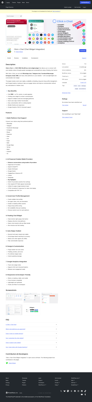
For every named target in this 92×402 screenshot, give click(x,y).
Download (82, 50)
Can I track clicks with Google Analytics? (16, 347)
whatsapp (84, 85)
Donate (57, 382)
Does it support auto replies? (13, 342)
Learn (40, 378)
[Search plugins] (21, 16)
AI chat (75, 85)
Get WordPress (85, 2)
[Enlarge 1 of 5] (20, 294)
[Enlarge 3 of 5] (56, 294)
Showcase (24, 378)
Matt (73, 380)
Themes (24, 380)
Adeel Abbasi (19, 51)
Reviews (16, 58)
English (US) (83, 82)
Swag (57, 385)
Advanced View (66, 92)
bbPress (73, 382)
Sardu (20, 392)
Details (9, 58)
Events (56, 380)
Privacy (7, 385)
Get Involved (58, 378)
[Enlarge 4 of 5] (20, 306)
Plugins (24, 382)
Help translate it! (56, 11)
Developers (41, 382)
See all (84, 105)
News (7, 380)
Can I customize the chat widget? (15, 338)
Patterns (24, 385)
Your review (65, 105)
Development (34, 58)
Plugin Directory (9, 7)
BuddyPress (74, 385)
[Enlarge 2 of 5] (38, 294)
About (7, 378)
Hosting (7, 382)
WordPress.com (75, 378)
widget (76, 88)
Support (84, 58)
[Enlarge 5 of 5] (38, 306)
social (79, 85)
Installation (25, 58)
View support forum (67, 117)
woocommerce (82, 88)
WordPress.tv (42, 385)
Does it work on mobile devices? (14, 333)
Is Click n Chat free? (11, 324)
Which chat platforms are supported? (15, 329)
